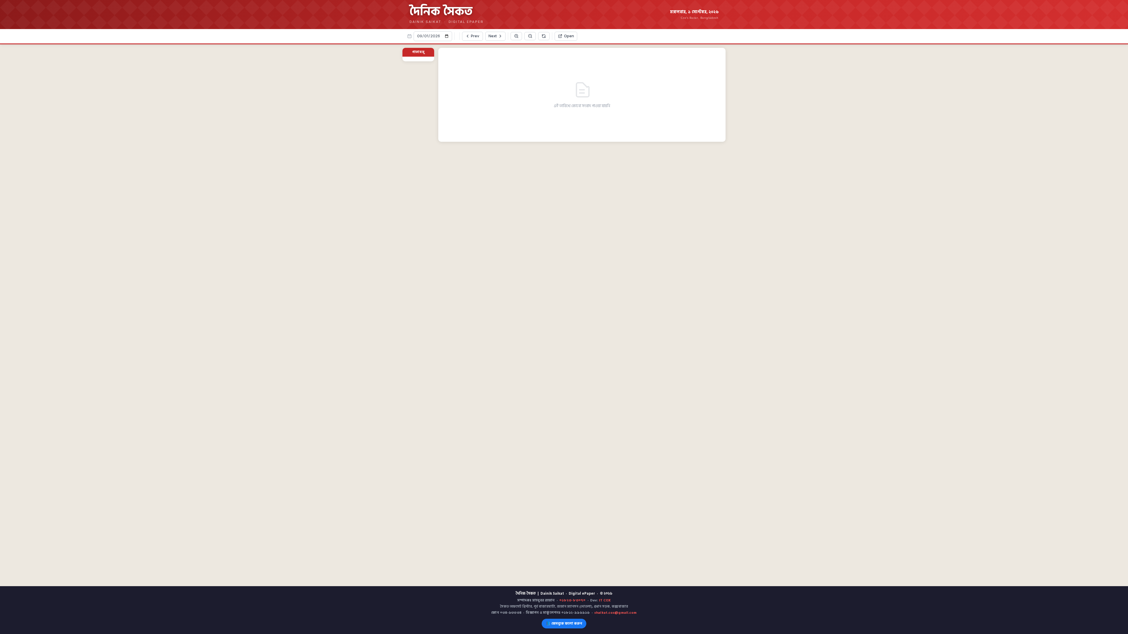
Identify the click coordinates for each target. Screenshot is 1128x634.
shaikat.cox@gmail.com (615, 613)
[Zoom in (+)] (516, 36)
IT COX (605, 600)
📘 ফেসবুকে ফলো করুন (564, 623)
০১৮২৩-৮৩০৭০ (572, 600)
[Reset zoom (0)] (544, 36)
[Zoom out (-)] (530, 36)
